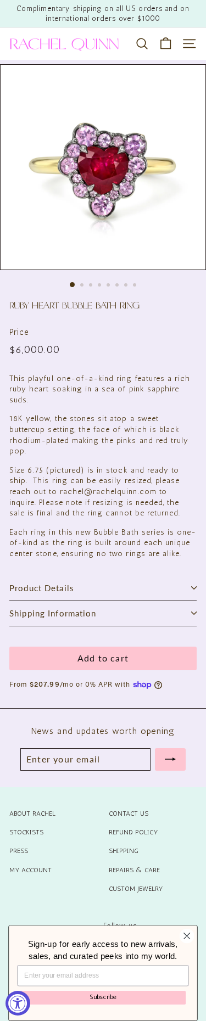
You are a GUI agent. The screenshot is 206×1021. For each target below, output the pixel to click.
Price (19, 332)
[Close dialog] (187, 936)
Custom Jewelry (136, 889)
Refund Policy (133, 832)
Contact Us (128, 813)
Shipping (123, 851)
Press (18, 851)
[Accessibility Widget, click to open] (17, 1003)
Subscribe (103, 997)
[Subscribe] (170, 759)
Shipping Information (53, 613)
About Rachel (32, 813)
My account (30, 870)
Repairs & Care (134, 870)
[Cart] (166, 43)
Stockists (26, 832)
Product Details (41, 588)
